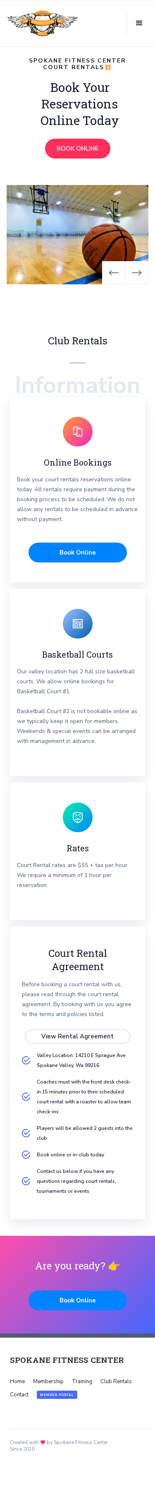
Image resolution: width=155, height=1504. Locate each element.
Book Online (78, 552)
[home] (43, 23)
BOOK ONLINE (78, 148)
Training (82, 1381)
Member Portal (57, 1395)
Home (17, 1381)
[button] (139, 23)
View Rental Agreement (77, 1036)
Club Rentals (116, 1381)
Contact (19, 1394)
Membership (48, 1381)
